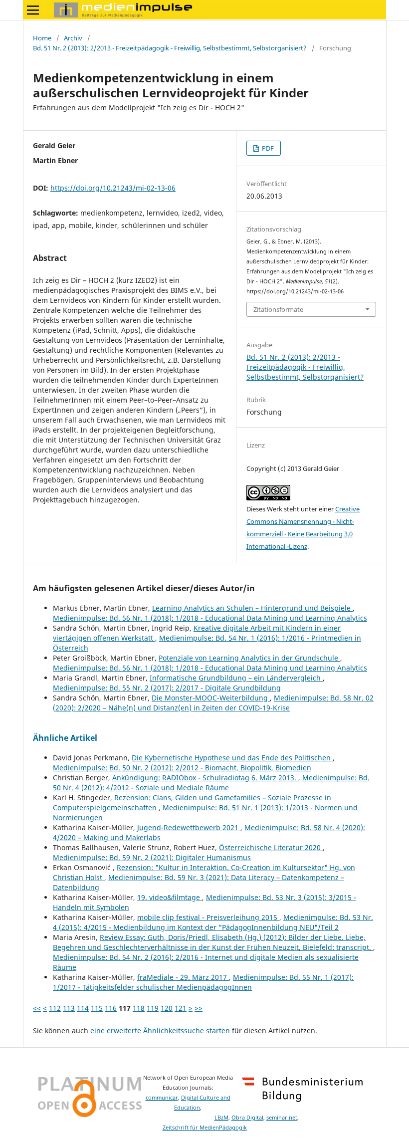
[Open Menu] (33, 10)
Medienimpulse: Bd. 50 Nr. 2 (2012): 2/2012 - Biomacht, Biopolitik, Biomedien (182, 767)
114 (83, 1008)
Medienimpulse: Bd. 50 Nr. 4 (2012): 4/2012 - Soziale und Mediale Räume (211, 782)
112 (55, 1008)
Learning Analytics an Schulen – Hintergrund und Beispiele (252, 608)
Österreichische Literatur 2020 (271, 847)
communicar (162, 1097)
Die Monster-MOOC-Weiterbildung (211, 697)
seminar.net (281, 1117)
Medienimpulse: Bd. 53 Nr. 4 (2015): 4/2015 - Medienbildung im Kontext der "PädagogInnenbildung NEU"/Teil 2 (213, 922)
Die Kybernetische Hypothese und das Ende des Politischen (232, 757)
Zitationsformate (278, 309)
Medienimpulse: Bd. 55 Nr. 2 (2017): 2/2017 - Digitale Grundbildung (167, 687)
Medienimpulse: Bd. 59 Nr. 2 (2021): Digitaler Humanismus (152, 857)
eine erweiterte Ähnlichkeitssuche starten (160, 1030)
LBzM (221, 1117)
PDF (267, 148)
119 (153, 1008)
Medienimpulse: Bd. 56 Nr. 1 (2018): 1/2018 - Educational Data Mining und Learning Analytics (210, 618)
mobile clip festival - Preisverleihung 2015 (208, 917)
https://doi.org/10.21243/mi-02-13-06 (113, 188)
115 (97, 1008)
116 (111, 1008)
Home (42, 37)
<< (37, 1008)
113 (69, 1008)
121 (181, 1008)
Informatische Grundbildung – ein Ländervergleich (236, 678)
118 (139, 1008)
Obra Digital (247, 1117)
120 (167, 1008)
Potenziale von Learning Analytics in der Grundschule (249, 658)
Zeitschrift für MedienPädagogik (205, 1127)
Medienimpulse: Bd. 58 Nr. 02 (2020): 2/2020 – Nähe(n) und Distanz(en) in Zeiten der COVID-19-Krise (213, 702)
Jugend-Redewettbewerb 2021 (188, 827)
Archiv (73, 37)
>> (199, 1008)
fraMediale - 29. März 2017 (183, 977)
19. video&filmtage (169, 897)
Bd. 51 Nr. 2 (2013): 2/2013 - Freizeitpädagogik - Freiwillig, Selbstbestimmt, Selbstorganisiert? (170, 47)
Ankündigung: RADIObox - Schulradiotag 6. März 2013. (205, 777)
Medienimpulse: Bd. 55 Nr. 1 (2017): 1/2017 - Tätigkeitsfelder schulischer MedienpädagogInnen (203, 982)
